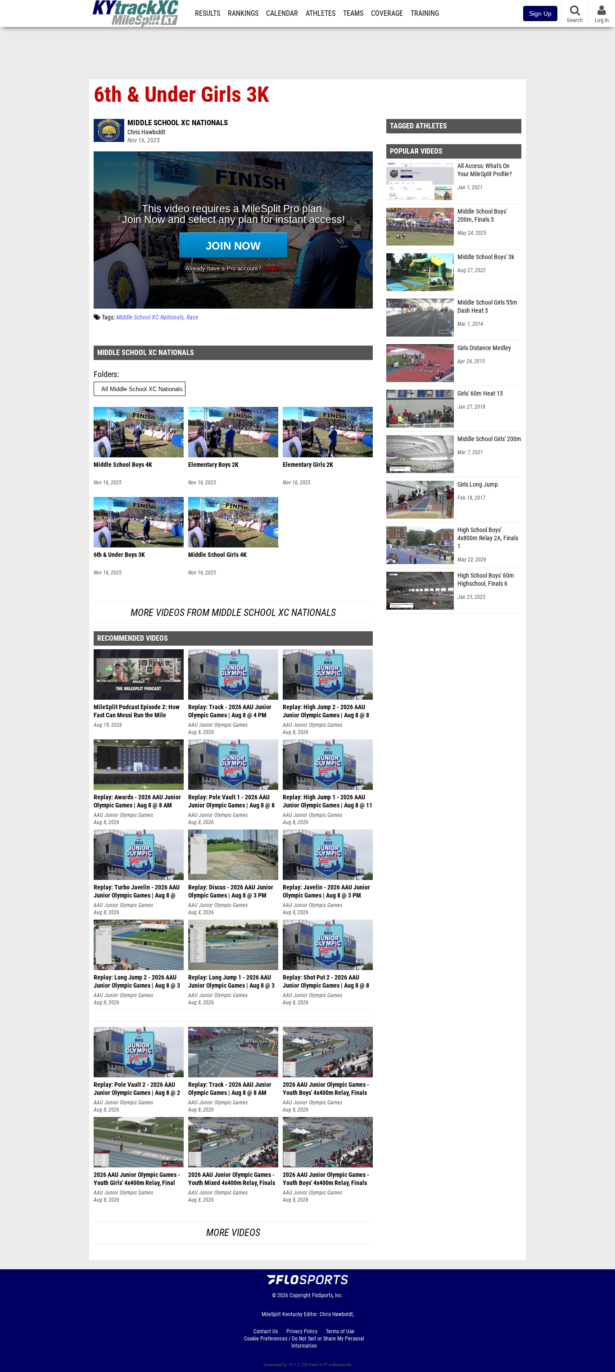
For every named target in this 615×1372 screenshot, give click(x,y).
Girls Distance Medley (484, 348)
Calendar (282, 13)
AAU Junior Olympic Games (218, 725)
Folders (105, 374)
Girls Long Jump (477, 484)
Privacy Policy (301, 1331)
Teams (353, 13)
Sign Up (540, 13)
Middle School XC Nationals (177, 122)
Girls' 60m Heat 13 (480, 393)
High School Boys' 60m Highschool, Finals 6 (485, 580)
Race (192, 317)
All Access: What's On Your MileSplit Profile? (484, 170)
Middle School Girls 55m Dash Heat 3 (487, 307)
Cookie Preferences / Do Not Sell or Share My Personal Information (304, 1342)
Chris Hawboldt (146, 132)
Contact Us (265, 1331)
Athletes (320, 13)
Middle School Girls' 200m (489, 439)
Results (207, 13)
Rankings (243, 13)
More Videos (233, 1232)
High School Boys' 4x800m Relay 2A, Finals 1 (487, 538)
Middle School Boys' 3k (485, 257)
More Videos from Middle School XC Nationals (233, 612)
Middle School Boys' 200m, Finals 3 (482, 215)
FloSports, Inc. (327, 1295)
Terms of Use (340, 1331)
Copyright (300, 1295)
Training (425, 13)
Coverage (387, 13)
